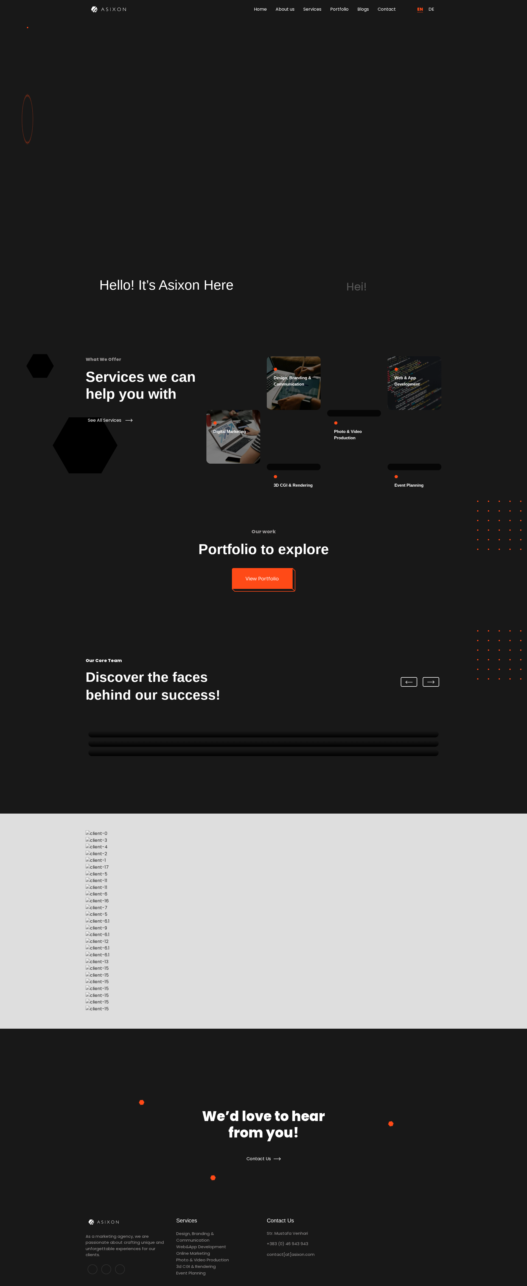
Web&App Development (201, 1247)
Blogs (363, 9)
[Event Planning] (414, 467)
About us (285, 9)
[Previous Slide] (409, 682)
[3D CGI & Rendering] (294, 467)
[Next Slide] (431, 682)
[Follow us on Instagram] (120, 1269)
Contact (387, 9)
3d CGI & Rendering (196, 1266)
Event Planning (191, 1273)
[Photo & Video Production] (354, 413)
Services (312, 9)
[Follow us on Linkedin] (106, 1269)
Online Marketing (193, 1253)
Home (260, 9)
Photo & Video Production (202, 1260)
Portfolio (339, 9)
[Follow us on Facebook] (92, 1269)
